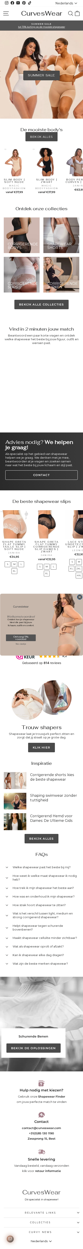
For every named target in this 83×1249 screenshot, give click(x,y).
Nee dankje (20, 644)
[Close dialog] (79, 597)
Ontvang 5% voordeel (20, 638)
